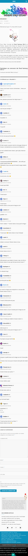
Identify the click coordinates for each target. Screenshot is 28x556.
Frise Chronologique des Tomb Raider (8, 542)
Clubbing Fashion (4, 536)
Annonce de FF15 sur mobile (8, 522)
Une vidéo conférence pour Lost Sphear (11, 518)
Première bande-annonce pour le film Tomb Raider (13, 516)
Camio (5, 104)
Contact (14, 546)
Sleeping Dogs (15, 535)
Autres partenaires (5, 532)
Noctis (5, 285)
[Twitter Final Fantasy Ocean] (11, 527)
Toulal (5, 171)
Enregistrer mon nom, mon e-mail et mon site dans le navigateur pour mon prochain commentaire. (12, 485)
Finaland (18, 536)
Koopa (12, 534)
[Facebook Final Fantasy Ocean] (7, 527)
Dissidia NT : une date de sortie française (11, 524)
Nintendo (12, 538)
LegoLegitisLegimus (8, 83)
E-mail (2, 467)
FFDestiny (19, 542)
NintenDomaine (18, 538)
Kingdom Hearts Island (5, 538)
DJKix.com (11, 532)
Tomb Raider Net (10, 539)
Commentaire (3, 438)
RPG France (3, 539)
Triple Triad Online (22, 535)
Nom (2, 460)
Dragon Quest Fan (12, 536)
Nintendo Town (18, 534)
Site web (2, 474)
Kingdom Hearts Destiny (6, 534)
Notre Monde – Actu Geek (6, 535)
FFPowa (15, 532)
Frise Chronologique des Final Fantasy (8, 541)
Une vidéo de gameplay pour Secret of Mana (12, 520)
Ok (13, 554)
